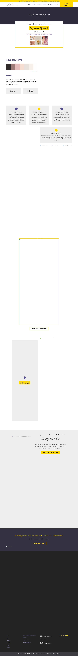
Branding (25, 637)
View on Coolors (34, 71)
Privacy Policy (56, 653)
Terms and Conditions (48, 653)
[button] (66, 4)
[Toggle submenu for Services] (41, 4)
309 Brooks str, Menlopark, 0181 (46, 643)
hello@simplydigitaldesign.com (46, 636)
